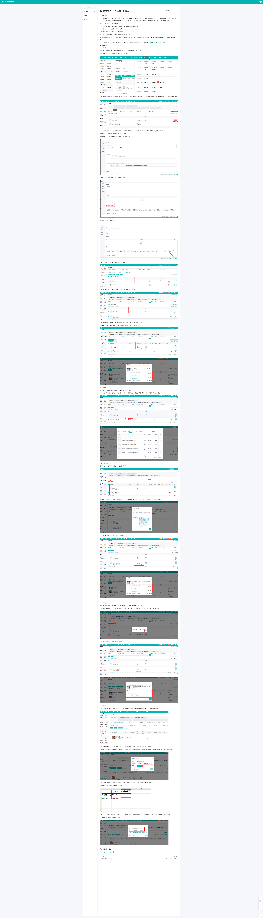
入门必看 (86, 11)
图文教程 (86, 15)
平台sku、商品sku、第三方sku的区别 (129, 325)
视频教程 (86, 19)
